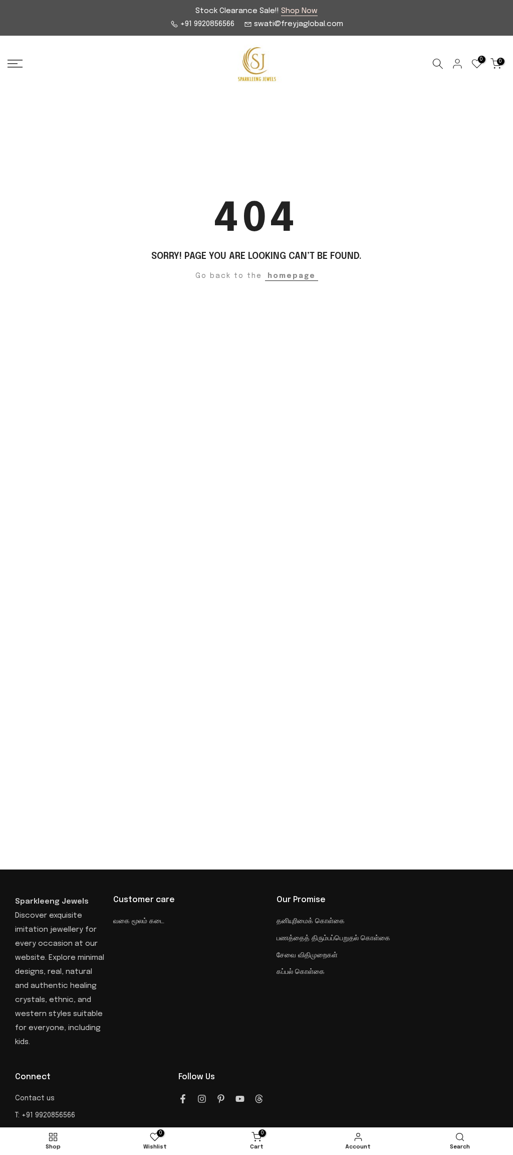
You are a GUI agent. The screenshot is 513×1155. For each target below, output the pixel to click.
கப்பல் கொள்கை (301, 971)
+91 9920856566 (206, 24)
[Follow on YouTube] (239, 1099)
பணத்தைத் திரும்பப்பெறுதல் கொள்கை (333, 938)
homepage (292, 275)
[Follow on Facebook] (182, 1099)
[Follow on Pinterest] (220, 1099)
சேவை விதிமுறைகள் (307, 955)
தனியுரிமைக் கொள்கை (311, 921)
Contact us (35, 1098)
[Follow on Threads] (259, 1099)
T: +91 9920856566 (45, 1115)
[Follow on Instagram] (201, 1099)
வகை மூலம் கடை (138, 921)
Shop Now (299, 11)
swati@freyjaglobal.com (297, 24)
